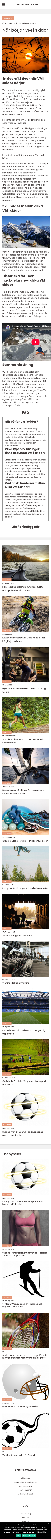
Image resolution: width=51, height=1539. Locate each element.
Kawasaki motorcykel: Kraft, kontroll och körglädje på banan (24, 639)
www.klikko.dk (27, 1494)
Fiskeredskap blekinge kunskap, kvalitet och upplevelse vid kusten (23, 588)
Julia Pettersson (29, 23)
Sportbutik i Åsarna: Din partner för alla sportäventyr (23, 741)
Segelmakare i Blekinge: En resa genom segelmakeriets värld (23, 792)
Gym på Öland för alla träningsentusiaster (25, 840)
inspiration (7, 580)
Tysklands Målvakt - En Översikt (19, 1455)
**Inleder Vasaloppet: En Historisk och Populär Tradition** (22, 1305)
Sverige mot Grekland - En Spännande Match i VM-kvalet (22, 1133)
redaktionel (8, 18)
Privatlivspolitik (29, 1535)
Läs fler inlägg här (25, 527)
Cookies (25, 1521)
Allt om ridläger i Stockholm (17, 935)
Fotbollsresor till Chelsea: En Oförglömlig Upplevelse (23, 1032)
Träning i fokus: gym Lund (15, 982)
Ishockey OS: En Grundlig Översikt (20, 1406)
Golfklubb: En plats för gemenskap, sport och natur (24, 1083)
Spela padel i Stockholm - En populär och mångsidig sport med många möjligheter (24, 1356)
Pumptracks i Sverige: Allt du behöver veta (25, 888)
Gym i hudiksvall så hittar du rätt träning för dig (24, 690)
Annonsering (25, 1514)
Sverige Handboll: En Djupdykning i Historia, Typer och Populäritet (25, 1254)
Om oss (25, 1517)
